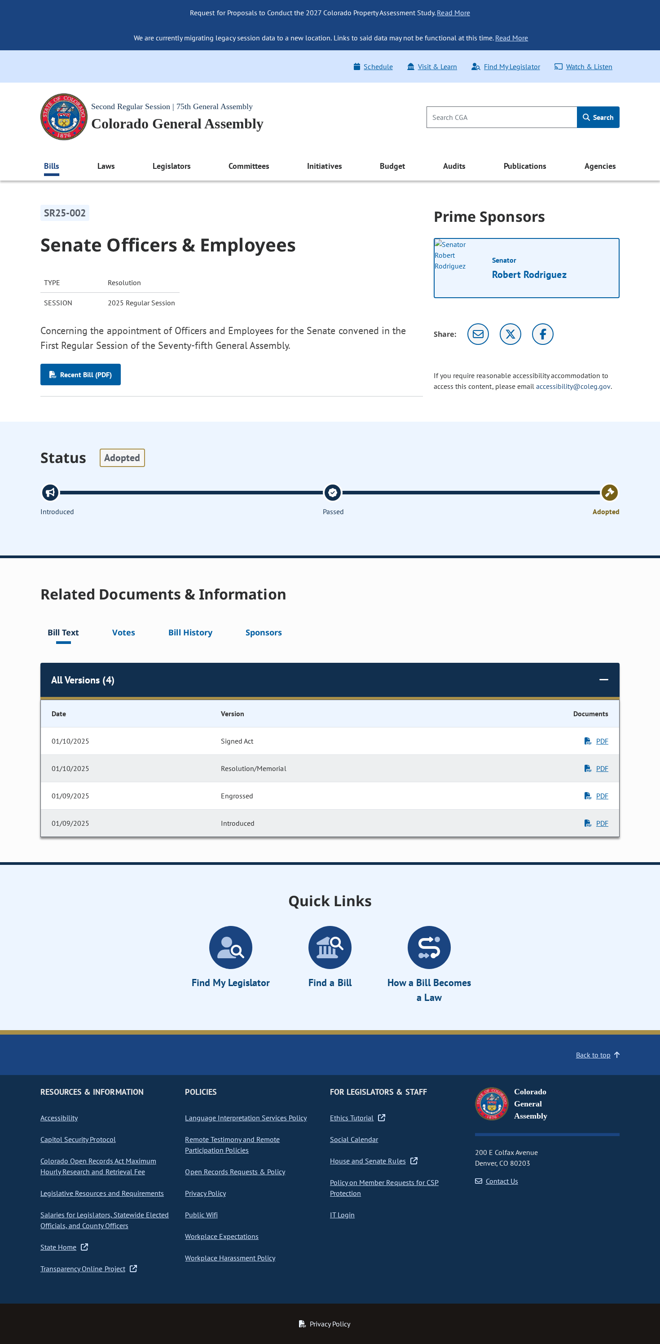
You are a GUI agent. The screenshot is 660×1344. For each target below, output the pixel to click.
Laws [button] (106, 166)
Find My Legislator (512, 66)
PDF (602, 740)
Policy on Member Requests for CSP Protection (384, 1188)
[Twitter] (510, 334)
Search (602, 117)
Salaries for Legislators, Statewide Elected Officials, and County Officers (104, 1220)
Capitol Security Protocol (78, 1139)
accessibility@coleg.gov (573, 386)
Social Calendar (354, 1139)
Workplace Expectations (222, 1236)
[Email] (478, 334)
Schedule (378, 66)
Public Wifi (201, 1214)
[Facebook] (543, 334)
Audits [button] (454, 166)
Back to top (593, 1054)
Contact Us (502, 1181)
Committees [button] (249, 166)
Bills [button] (51, 166)
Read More (453, 12)
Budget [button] (392, 166)
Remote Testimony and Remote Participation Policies (232, 1145)
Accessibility (59, 1117)
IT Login (342, 1214)
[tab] (63, 633)
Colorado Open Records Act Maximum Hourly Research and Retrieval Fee (98, 1166)
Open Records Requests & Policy (235, 1171)
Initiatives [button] (324, 166)
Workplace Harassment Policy (230, 1257)
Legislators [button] (171, 166)
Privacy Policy (205, 1193)
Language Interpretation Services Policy (246, 1117)
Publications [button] (525, 166)
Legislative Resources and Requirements (102, 1193)
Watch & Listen (589, 66)
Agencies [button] (600, 166)
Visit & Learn (437, 66)
